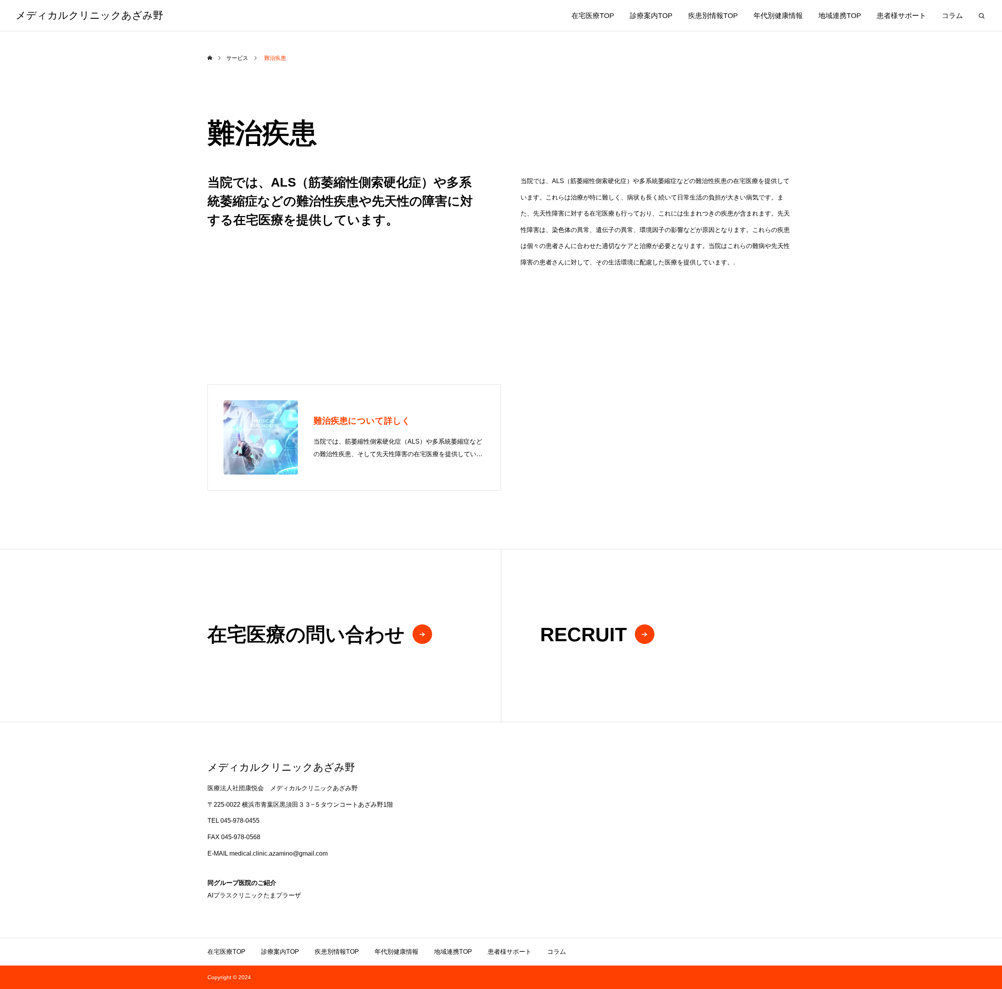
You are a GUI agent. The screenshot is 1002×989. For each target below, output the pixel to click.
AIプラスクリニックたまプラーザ (254, 895)
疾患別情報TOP (713, 16)
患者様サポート (901, 16)
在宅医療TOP (592, 16)
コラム (952, 16)
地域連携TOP (839, 16)
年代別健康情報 (778, 16)
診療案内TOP (651, 16)
